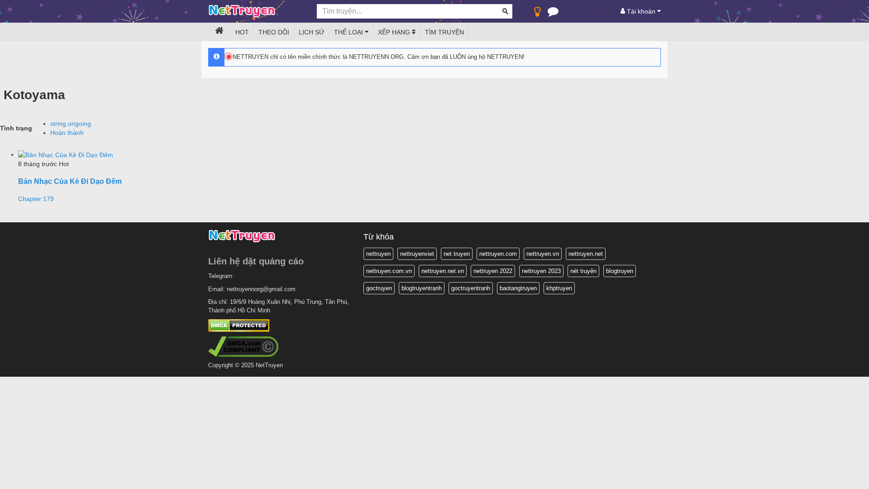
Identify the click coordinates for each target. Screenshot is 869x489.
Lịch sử (312, 32)
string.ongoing (70, 123)
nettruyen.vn (542, 253)
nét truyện (583, 271)
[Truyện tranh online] (255, 11)
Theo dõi (273, 32)
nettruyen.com (498, 253)
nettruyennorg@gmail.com (261, 289)
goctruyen (379, 288)
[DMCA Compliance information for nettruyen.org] (243, 346)
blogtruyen (619, 271)
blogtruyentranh (421, 288)
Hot (242, 32)
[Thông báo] (553, 13)
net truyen (457, 253)
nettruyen (378, 253)
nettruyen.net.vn (442, 271)
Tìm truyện (444, 32)
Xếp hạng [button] (395, 32)
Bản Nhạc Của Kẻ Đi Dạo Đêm (70, 181)
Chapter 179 (36, 198)
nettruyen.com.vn (389, 271)
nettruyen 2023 (541, 271)
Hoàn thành (67, 132)
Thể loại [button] (349, 32)
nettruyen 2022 (492, 271)
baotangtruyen (518, 288)
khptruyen (559, 288)
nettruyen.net (585, 253)
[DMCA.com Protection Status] (238, 325)
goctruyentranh (470, 288)
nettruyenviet (417, 253)
